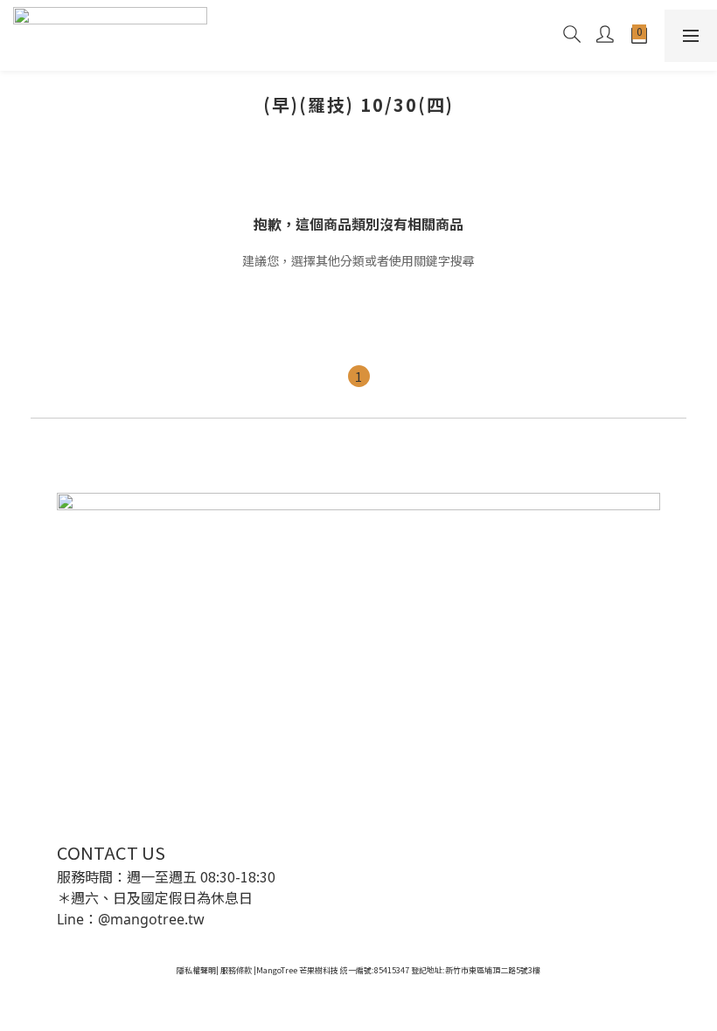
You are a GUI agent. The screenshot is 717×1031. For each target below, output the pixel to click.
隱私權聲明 (196, 970)
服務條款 (236, 970)
